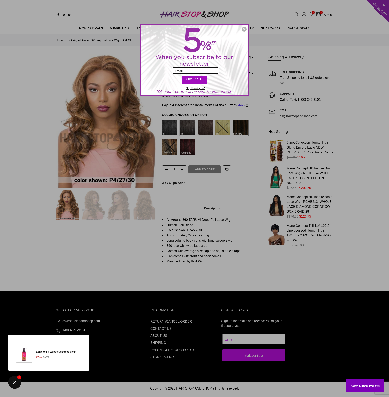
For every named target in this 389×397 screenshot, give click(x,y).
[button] (244, 29)
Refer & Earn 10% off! (365, 385)
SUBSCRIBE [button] (195, 79)
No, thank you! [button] (195, 88)
